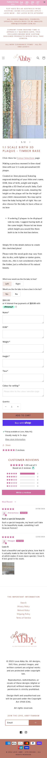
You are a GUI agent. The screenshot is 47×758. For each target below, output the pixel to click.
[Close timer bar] (44, 2)
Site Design (30, 752)
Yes (6, 294)
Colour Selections (26, 158)
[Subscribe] (35, 723)
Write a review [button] (23, 492)
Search (23, 603)
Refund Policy (23, 610)
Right (18, 284)
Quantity (6, 402)
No (16, 294)
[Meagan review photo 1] (8, 568)
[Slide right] (30, 142)
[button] (3, 58)
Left (7, 284)
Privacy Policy (23, 606)
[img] (8, 509)
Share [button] (8, 445)
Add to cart (23, 415)
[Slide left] (16, 142)
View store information (15, 439)
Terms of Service (23, 618)
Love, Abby (18, 752)
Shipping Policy (23, 614)
